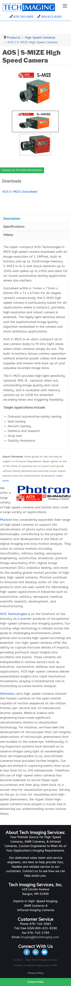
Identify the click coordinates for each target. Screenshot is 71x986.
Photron (6, 520)
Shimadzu (7, 694)
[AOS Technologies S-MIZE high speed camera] (35, 88)
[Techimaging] (26, 951)
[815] (35, 951)
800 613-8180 (51, 16)
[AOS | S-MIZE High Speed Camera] (35, 144)
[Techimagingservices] (44, 951)
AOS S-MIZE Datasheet (20, 192)
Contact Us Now (35, 981)
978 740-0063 (23, 16)
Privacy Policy (36, 973)
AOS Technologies (13, 614)
